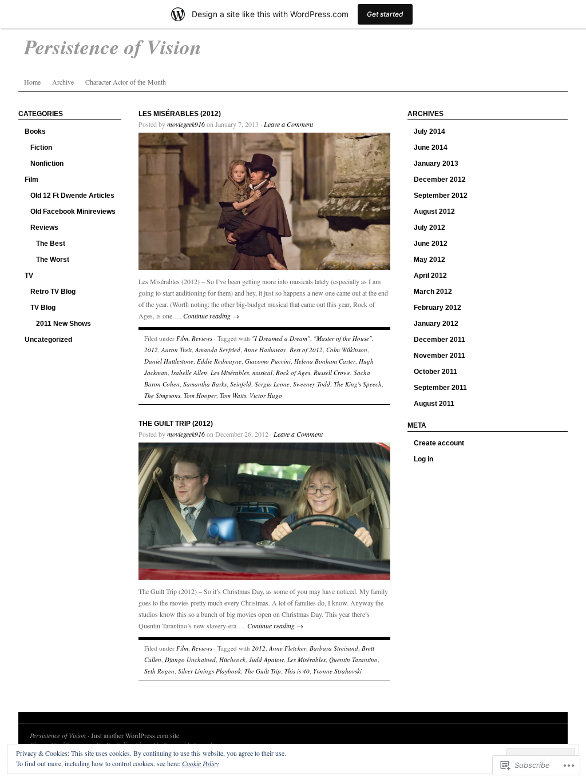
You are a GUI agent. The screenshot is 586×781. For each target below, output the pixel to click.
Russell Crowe (332, 372)
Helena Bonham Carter (324, 361)
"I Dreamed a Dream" (281, 338)
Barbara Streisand (334, 648)
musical (262, 372)
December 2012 (440, 180)
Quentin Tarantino (353, 659)
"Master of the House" (343, 338)
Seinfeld (240, 384)
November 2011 (439, 356)
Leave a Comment (288, 124)
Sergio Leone (272, 384)
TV (29, 276)
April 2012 (430, 276)
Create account (439, 443)
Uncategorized (48, 340)
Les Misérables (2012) (179, 114)
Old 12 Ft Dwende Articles (72, 196)
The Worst (52, 260)
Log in (423, 459)
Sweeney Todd (311, 384)
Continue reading (211, 315)
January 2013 (436, 164)
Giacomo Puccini (268, 361)
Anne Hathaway (265, 349)
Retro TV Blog (53, 292)
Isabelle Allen (189, 372)
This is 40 (297, 671)
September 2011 (440, 388)
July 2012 (429, 228)
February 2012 (437, 308)
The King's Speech (358, 384)
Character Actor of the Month (125, 81)
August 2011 (434, 404)
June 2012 (431, 244)
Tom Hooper (200, 395)
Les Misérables (230, 372)
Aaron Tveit (176, 349)
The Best (50, 244)
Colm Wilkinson (346, 349)
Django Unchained (190, 659)
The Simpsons (162, 395)
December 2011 (439, 340)
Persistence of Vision (58, 735)
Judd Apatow (266, 659)
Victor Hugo (266, 395)
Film (31, 180)
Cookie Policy (200, 763)
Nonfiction (47, 164)
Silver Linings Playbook (209, 671)
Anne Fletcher (287, 648)
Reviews (44, 228)
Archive (63, 81)
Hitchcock (232, 659)
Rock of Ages (293, 372)
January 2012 (436, 324)
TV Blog (43, 308)
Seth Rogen (159, 671)
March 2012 (433, 292)
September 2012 (441, 196)
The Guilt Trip (262, 671)
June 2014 (431, 148)
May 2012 (429, 260)
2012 (151, 349)
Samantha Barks (205, 384)
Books (35, 131)
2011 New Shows (63, 324)
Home (32, 81)
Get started (385, 14)
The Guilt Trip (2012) (175, 424)
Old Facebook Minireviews (73, 212)
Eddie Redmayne (219, 361)
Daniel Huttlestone (168, 361)
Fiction (41, 148)
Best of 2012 (306, 349)
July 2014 (429, 131)
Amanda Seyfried (217, 349)
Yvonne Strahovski (337, 671)
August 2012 (434, 212)
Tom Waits (233, 395)
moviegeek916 (186, 124)
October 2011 (435, 372)
